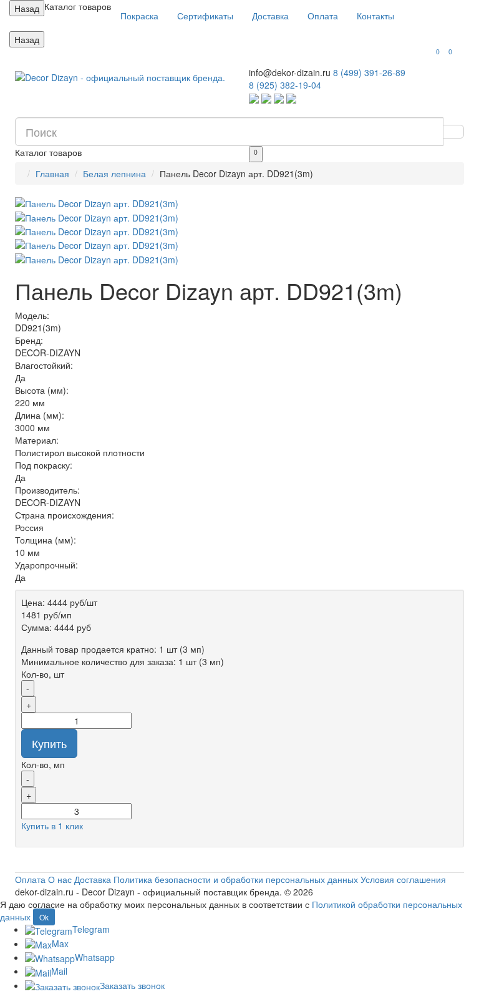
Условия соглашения (403, 879)
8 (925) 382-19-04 (285, 85)
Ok (44, 917)
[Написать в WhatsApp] (254, 97)
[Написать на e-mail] (291, 97)
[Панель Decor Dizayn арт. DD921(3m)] (239, 203)
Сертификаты (205, 15)
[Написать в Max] (279, 97)
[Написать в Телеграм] (266, 97)
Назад (26, 8)
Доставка (270, 15)
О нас (60, 879)
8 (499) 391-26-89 (369, 72)
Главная (52, 173)
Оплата (322, 15)
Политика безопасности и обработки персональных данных (236, 879)
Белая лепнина (114, 173)
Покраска (139, 15)
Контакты (375, 15)
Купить (49, 743)
